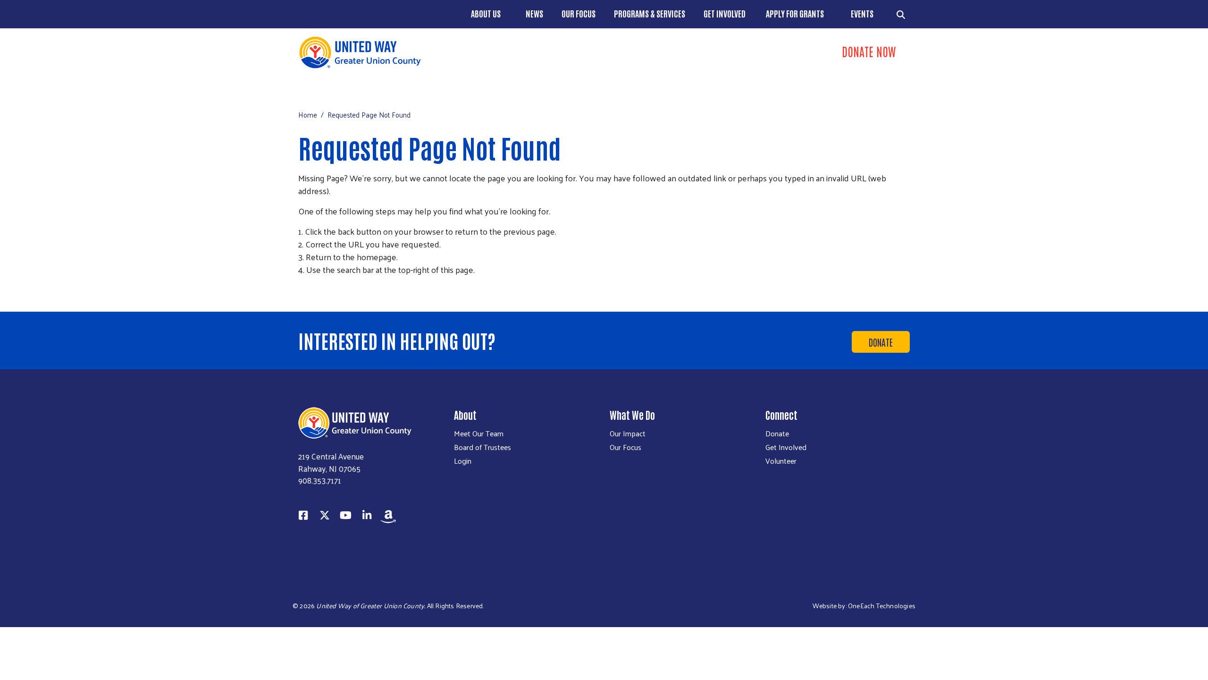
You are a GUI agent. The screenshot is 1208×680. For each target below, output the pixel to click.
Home (307, 114)
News (534, 13)
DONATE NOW (869, 51)
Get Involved (725, 13)
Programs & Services (649, 13)
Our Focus (579, 13)
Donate (881, 342)
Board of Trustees (482, 447)
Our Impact (628, 433)
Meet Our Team (478, 433)
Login (462, 461)
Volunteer (781, 461)
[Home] (448, 52)
